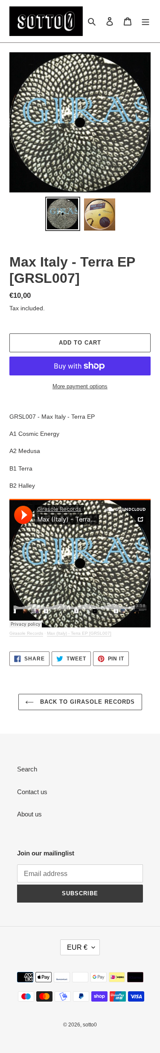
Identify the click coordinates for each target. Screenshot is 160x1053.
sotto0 (90, 1025)
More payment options (80, 386)
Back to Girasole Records (86, 702)
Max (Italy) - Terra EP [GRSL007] (79, 633)
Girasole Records (26, 633)
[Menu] (145, 21)
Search (27, 769)
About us (29, 814)
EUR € (77, 947)
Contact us (32, 791)
